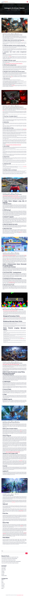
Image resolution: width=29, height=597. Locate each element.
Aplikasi (2, 579)
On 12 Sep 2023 (4, 421)
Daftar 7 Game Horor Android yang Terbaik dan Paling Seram (14, 63)
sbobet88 (21, 525)
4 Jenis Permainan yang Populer (8, 495)
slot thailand (20, 460)
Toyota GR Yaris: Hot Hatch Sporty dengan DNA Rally (9, 558)
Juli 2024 (2, 571)
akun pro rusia (13, 85)
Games (13, 33)
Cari (26, 553)
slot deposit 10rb (21, 510)
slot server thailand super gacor (16, 197)
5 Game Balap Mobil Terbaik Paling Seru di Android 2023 (12, 194)
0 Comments (17, 33)
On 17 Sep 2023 (4, 252)
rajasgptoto (4, 318)
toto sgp (10, 56)
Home (9, 9)
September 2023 (4, 575)
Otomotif (2, 585)
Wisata (2, 588)
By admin (9, 33)
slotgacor (8, 259)
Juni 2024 (2, 572)
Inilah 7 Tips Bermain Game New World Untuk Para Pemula (12, 34)
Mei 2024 (2, 574)
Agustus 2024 (3, 569)
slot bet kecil (24, 166)
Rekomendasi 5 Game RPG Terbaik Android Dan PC (11, 422)
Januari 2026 (3, 568)
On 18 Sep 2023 (4, 193)
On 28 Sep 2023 (5, 33)
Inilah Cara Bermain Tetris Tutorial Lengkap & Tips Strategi (13, 309)
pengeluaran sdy (22, 338)
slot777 (12, 76)
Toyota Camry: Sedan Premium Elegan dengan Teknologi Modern (11, 561)
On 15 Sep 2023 (4, 308)
